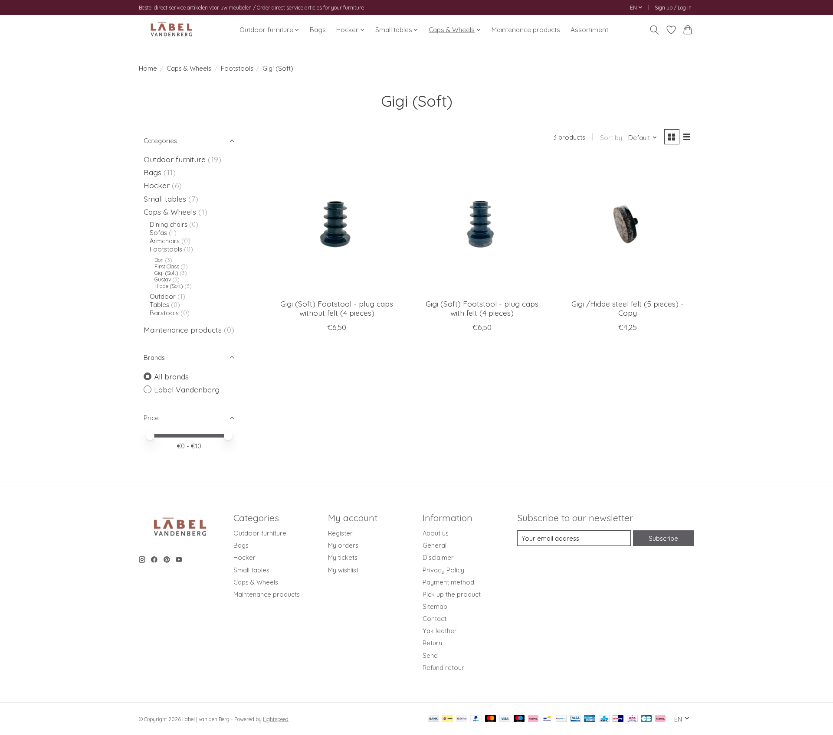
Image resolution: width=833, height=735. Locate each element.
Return (432, 643)
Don (159, 260)
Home (148, 68)
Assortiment (589, 30)
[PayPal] (476, 719)
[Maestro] (519, 719)
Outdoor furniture (175, 159)
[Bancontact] (547, 719)
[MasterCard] (490, 719)
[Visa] (505, 719)
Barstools (164, 313)
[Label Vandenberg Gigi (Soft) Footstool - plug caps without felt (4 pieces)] (336, 225)
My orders (343, 545)
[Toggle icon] (654, 30)
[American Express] (589, 719)
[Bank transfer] (433, 719)
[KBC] (604, 719)
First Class (166, 266)
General (434, 545)
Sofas (158, 233)
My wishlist (343, 570)
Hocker (157, 185)
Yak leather (440, 631)
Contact (434, 618)
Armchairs (165, 241)
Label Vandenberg (187, 389)
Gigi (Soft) (167, 273)
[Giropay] (618, 719)
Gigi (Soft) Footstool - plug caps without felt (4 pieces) (336, 308)
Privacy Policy (443, 570)
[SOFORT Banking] (533, 719)
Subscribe (663, 538)
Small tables (165, 198)
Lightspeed (276, 719)
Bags (318, 30)
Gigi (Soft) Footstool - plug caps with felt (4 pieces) (482, 308)
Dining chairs (168, 224)
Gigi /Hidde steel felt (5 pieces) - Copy (627, 308)
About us (436, 533)
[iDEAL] (447, 719)
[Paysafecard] (561, 719)
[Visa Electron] (575, 719)
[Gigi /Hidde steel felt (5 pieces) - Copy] (627, 225)
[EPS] (632, 719)
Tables (160, 305)
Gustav (162, 279)
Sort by (611, 138)
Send (430, 655)
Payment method (448, 582)
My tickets (342, 557)
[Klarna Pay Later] (660, 719)
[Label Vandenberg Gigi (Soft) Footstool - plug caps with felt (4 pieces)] (481, 225)
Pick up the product (452, 594)
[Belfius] (461, 719)
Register (340, 533)
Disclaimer (438, 557)
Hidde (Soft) (169, 286)
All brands (171, 376)
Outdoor (163, 296)
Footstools (237, 68)
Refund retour (443, 667)
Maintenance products (526, 30)
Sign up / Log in (673, 7)
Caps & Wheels (189, 68)
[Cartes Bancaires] (646, 719)
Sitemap (435, 606)
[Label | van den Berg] (171, 30)
